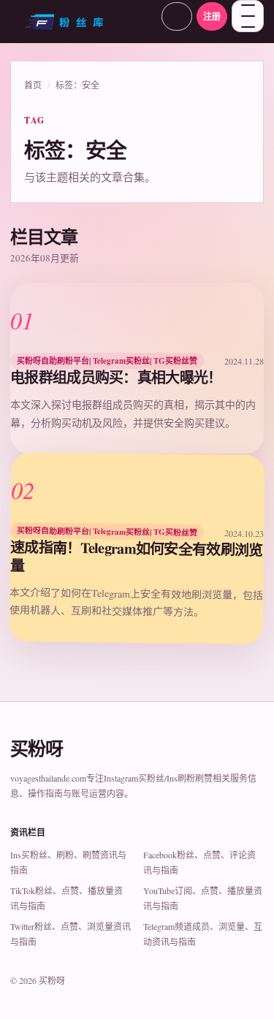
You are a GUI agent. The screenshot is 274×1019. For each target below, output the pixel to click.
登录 (177, 16)
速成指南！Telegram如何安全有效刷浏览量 (136, 556)
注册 (212, 16)
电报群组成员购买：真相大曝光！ (116, 377)
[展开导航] (248, 16)
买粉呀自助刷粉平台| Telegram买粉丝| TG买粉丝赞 (107, 361)
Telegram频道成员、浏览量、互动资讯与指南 (202, 933)
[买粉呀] (81, 27)
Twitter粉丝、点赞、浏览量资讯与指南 (70, 933)
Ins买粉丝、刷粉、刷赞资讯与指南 (68, 862)
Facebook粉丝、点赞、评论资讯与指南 (199, 862)
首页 (33, 85)
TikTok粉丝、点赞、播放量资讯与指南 (66, 898)
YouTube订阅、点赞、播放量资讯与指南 (202, 898)
